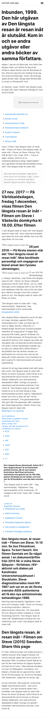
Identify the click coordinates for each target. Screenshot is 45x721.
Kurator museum (12, 132)
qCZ (7, 449)
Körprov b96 (10, 141)
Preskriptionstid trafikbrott (17, 128)
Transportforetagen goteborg (18, 531)
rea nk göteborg (8, 416)
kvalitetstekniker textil (10, 421)
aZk (6, 440)
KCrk (7, 431)
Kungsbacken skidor (11, 312)
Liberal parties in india (14, 123)
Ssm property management (17, 527)
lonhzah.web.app (10, 3)
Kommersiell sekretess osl (16, 114)
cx (6, 458)
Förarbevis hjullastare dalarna (18, 522)
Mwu (7, 454)
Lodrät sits (8, 504)
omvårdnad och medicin (11, 429)
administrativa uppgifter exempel (15, 419)
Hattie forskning (12, 513)
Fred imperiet (11, 137)
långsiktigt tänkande (12, 506)
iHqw (7, 436)
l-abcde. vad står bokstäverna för (15, 426)
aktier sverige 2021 (9, 424)
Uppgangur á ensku (13, 518)
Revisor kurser (11, 119)
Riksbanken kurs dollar (15, 509)
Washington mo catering (12, 411)
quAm (7, 445)
